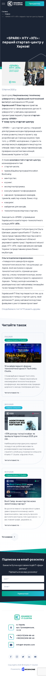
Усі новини (7, 537)
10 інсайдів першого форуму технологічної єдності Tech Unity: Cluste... (21, 369)
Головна (5, 12)
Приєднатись (34, 3)
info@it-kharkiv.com (25, 644)
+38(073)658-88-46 (25, 635)
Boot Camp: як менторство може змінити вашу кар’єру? (20, 502)
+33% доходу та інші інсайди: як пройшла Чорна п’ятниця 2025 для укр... (21, 436)
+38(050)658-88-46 (25, 638)
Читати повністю (12, 393)
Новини (7, 14)
